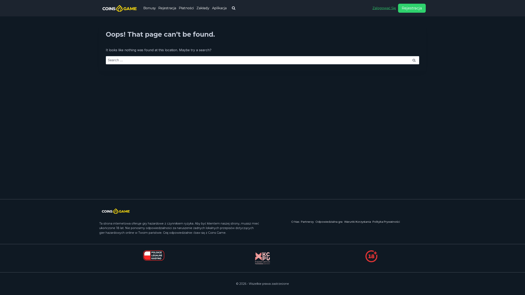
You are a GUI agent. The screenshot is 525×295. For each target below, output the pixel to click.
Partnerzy (307, 221)
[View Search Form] (233, 8)
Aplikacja (219, 8)
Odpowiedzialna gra (328, 221)
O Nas (295, 221)
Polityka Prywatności (386, 221)
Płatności (186, 8)
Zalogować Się (384, 8)
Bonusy (149, 8)
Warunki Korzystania (357, 221)
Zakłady (202, 8)
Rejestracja (167, 8)
